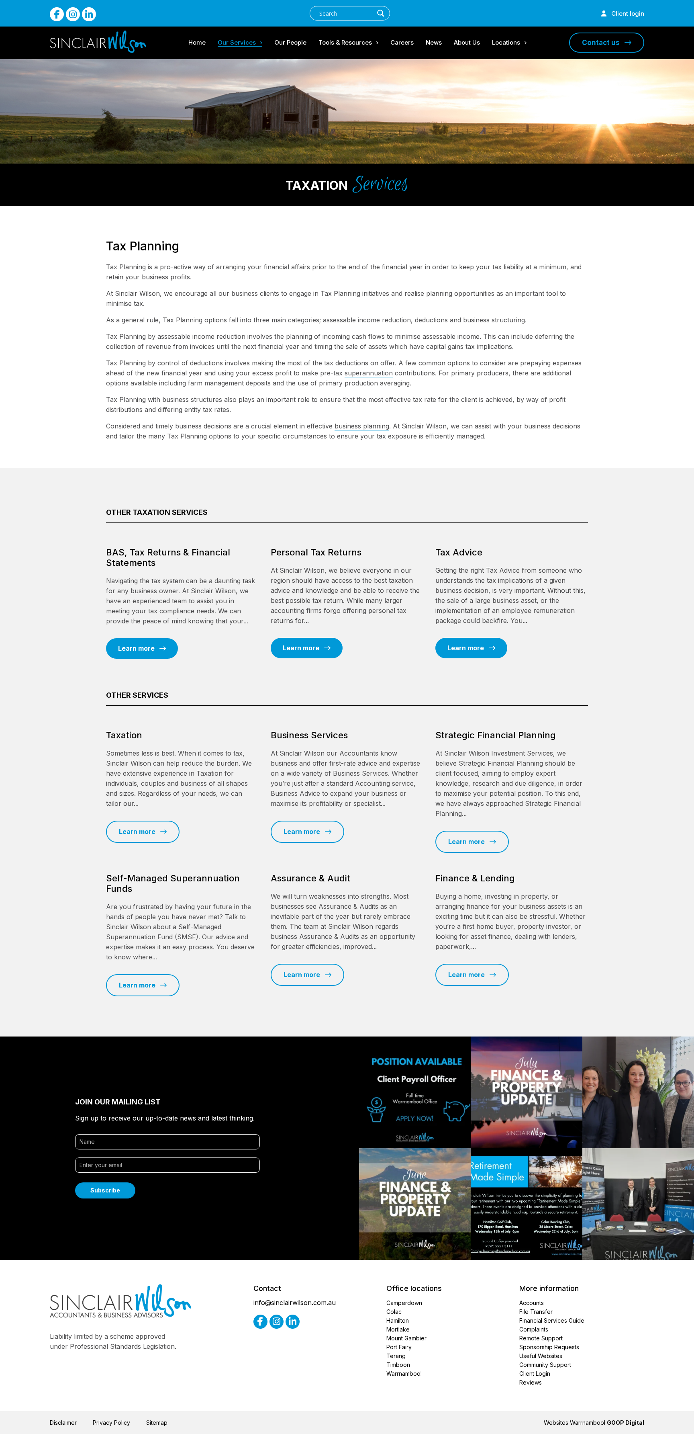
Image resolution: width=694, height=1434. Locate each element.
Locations (506, 42)
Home (197, 42)
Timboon (398, 1364)
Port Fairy (399, 1347)
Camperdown (404, 1302)
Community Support (545, 1364)
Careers (402, 42)
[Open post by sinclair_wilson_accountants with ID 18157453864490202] (415, 1092)
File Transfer (536, 1311)
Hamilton (397, 1320)
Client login (625, 13)
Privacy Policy (111, 1422)
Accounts (531, 1302)
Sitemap (156, 1422)
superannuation (369, 373)
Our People (290, 42)
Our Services (237, 42)
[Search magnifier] (380, 13)
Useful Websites (540, 1355)
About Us (467, 42)
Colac (394, 1311)
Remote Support (541, 1338)
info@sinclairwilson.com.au (294, 1303)
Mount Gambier (406, 1338)
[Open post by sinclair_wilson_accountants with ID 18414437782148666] (526, 1092)
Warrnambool (404, 1373)
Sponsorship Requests (549, 1347)
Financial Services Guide (551, 1320)
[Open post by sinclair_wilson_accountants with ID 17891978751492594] (526, 1204)
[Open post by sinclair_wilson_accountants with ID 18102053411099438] (638, 1204)
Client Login (534, 1373)
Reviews (530, 1382)
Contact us (603, 43)
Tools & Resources (345, 42)
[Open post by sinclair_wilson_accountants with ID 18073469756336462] (415, 1204)
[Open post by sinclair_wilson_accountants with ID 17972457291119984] (638, 1092)
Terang (396, 1355)
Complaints (533, 1329)
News (434, 42)
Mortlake (398, 1329)
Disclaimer (63, 1422)
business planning (362, 426)
